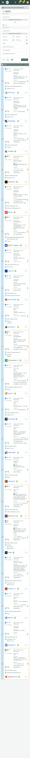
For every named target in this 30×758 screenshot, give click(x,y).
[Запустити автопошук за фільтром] (12, 60)
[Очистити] (8, 60)
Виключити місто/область (15, 19)
